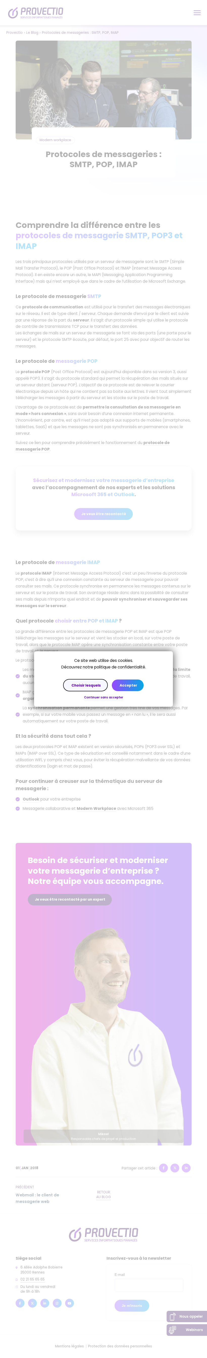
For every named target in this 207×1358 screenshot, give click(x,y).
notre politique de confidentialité (114, 667)
